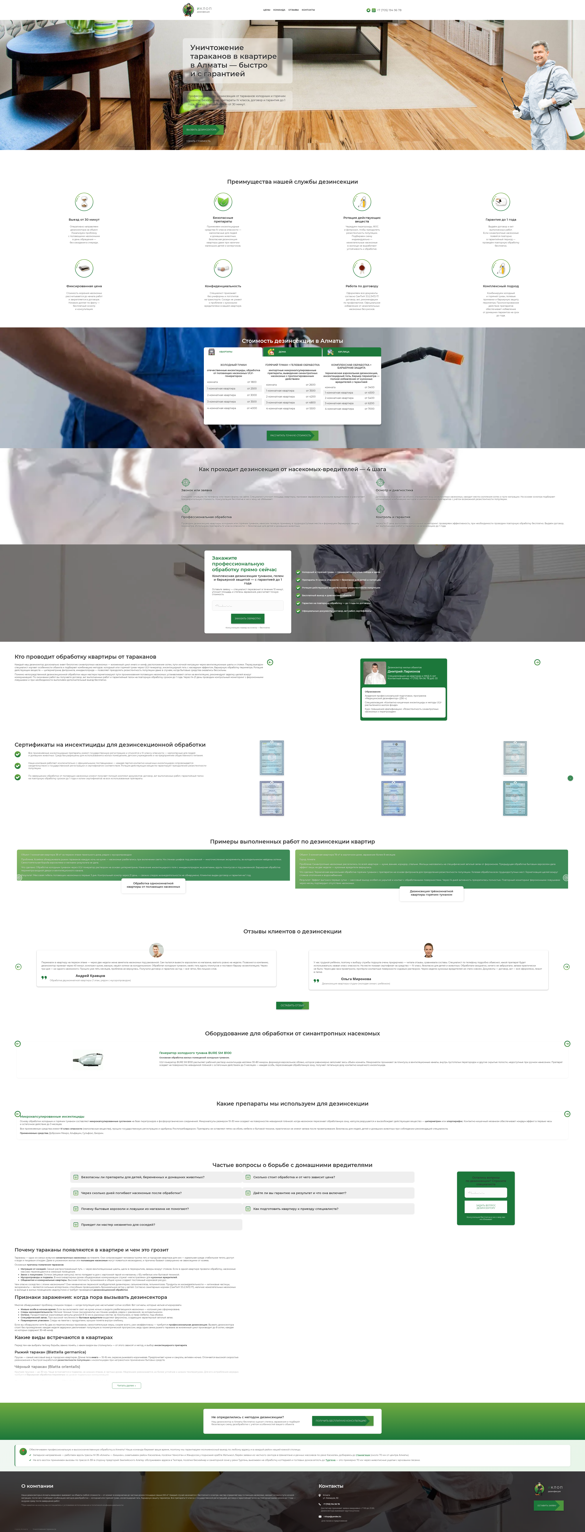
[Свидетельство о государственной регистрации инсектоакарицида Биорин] (272, 757)
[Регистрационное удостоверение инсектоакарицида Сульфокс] (515, 798)
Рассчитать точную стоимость (290, 435)
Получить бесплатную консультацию (341, 1420)
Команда (279, 10)
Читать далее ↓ (126, 1385)
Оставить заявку (546, 1505)
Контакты (308, 10)
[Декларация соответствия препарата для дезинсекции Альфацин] (393, 757)
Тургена (330, 1460)
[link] (368, 10)
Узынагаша (363, 1455)
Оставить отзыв (292, 1005)
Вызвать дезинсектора (201, 129)
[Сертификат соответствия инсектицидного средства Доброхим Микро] (272, 798)
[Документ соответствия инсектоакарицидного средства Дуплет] (393, 798)
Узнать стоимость (198, 141)
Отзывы (293, 10)
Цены (266, 10)
